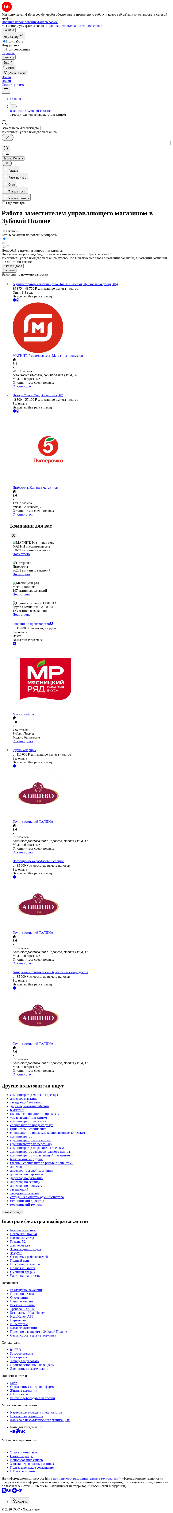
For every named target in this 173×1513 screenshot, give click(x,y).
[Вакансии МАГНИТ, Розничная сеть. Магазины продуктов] (91, 328)
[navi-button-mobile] (6, 90)
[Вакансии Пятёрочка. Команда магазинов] (91, 450)
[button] (6, 77)
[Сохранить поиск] (6, 148)
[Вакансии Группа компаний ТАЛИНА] (91, 794)
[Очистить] (8, 137)
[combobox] (21, 128)
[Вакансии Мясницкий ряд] (91, 679)
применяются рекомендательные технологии (85, 1478)
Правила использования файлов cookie (74, 26)
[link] (9, 67)
